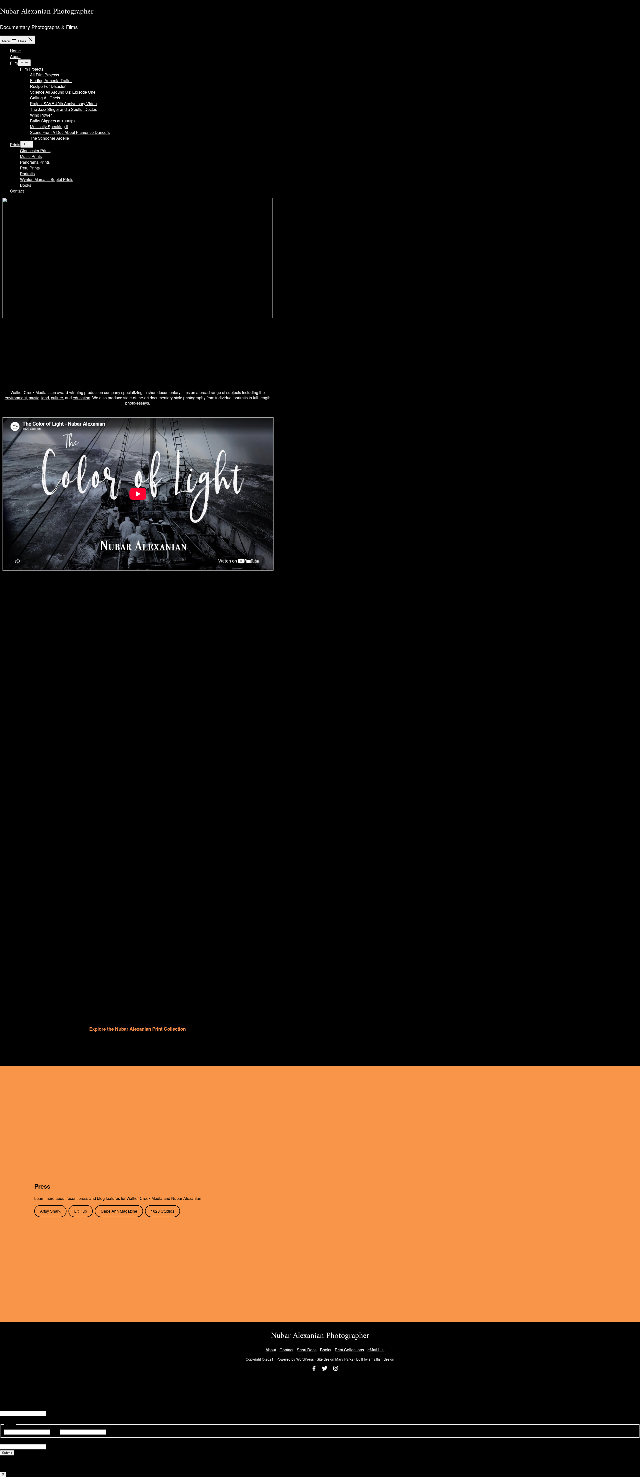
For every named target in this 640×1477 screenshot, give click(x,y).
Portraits (27, 173)
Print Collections (349, 1350)
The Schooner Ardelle (49, 138)
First (55, 1431)
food (45, 398)
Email (5, 1407)
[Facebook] (314, 1369)
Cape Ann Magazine (119, 1211)
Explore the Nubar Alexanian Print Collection (137, 1028)
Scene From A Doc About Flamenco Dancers (70, 132)
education (81, 398)
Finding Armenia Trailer (51, 80)
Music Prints (31, 156)
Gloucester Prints (35, 150)
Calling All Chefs (45, 98)
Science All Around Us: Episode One (63, 92)
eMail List (376, 1350)
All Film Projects (44, 75)
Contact (17, 191)
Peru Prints (30, 168)
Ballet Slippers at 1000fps (53, 121)
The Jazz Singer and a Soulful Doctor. (63, 109)
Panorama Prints (35, 162)
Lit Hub (80, 1211)
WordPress (305, 1359)
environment (16, 398)
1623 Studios (162, 1211)
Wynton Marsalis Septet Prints (46, 179)
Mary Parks (344, 1359)
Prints (15, 144)
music (34, 398)
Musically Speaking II (49, 126)
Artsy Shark (50, 1211)
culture (57, 398)
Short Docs (306, 1350)
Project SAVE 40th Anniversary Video (63, 103)
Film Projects (31, 69)
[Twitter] (324, 1369)
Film (14, 63)
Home (15, 51)
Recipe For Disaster (48, 86)
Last (111, 1431)
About (15, 56)
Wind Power (41, 115)
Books (25, 185)
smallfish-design (381, 1359)
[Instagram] (335, 1369)
